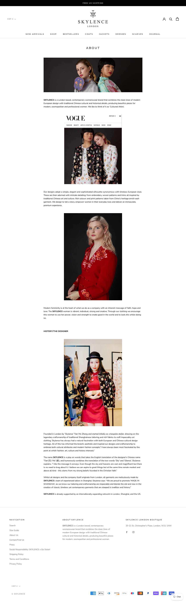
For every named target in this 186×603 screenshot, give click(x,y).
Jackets (104, 34)
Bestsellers (71, 34)
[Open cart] (177, 19)
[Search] (170, 18)
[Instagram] (133, 532)
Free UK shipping (93, 3)
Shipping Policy (16, 554)
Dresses (121, 34)
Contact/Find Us (16, 540)
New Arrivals (35, 34)
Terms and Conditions (19, 559)
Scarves (137, 34)
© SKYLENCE (18, 594)
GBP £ (10, 19)
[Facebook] (127, 532)
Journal (154, 34)
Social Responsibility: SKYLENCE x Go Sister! (29, 549)
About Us (13, 535)
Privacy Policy (15, 563)
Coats (89, 34)
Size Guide (14, 530)
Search (12, 525)
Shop (53, 34)
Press (12, 544)
